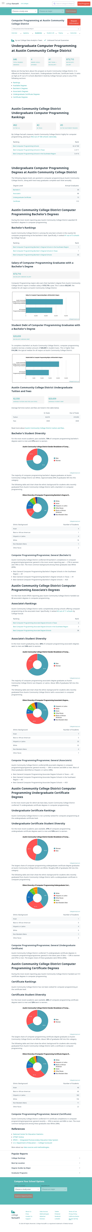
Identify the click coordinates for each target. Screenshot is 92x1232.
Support (28, 1219)
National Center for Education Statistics (28, 1134)
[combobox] (63, 4)
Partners (42, 1219)
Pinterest (57, 1214)
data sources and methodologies (36, 1147)
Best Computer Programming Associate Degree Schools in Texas (35, 623)
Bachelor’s (16, 190)
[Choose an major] (51, 11)
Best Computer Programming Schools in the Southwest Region (34, 154)
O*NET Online (18, 1137)
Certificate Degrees (20, 97)
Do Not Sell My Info (73, 1219)
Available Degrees (20, 85)
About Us (28, 1211)
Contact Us (29, 1216)
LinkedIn (57, 1219)
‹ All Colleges (24, 3)
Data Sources (44, 1211)
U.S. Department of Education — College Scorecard (32, 1143)
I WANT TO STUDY (19, 1186)
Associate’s (17, 193)
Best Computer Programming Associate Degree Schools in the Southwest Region (40, 627)
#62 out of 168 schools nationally (43, 137)
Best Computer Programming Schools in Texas (29, 150)
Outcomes (73, 33)
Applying (26, 33)
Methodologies (44, 1214)
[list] (17, 33)
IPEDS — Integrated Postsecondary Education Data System (35, 1140)
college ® (12, 4)
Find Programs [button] (83, 4)
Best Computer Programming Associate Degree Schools (32, 630)
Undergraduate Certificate (22, 197)
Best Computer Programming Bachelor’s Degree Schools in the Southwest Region (41, 247)
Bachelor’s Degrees (20, 88)
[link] (17, 33)
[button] (73, 22)
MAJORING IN (45, 1186)
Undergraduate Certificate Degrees (26, 94)
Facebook (58, 1216)
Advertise (42, 1216)
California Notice (74, 1216)
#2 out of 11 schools (65, 611)
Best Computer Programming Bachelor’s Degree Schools (32, 255)
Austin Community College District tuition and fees (44, 428)
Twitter (57, 1211)
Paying (61, 33)
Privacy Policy (73, 1214)
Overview (14, 33)
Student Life (50, 33)
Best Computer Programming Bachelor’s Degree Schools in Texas (35, 251)
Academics (38, 33)
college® (16, 1216)
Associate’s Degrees (20, 91)
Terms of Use (73, 1211)
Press (27, 1214)
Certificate (16, 201)
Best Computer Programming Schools (26, 146)
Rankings (16, 82)
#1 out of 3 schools (72, 235)
